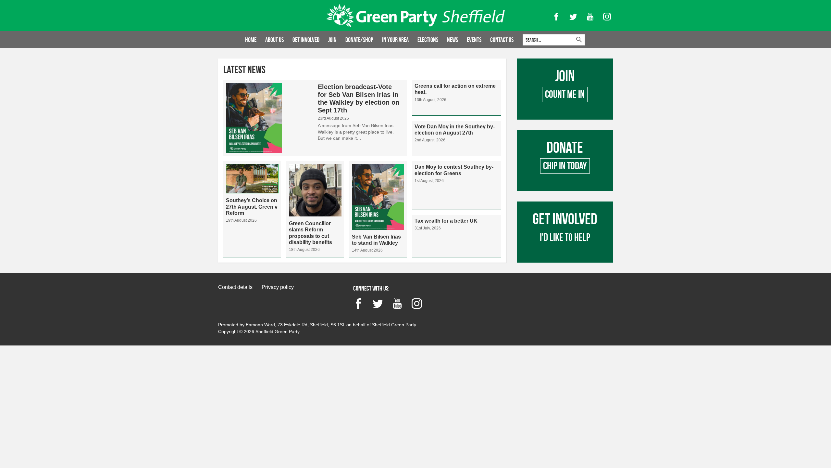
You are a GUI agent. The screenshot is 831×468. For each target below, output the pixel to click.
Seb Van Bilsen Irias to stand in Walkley (378, 209)
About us (274, 39)
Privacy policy (278, 287)
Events (474, 39)
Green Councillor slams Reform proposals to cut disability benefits (315, 209)
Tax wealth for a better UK (456, 236)
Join (332, 39)
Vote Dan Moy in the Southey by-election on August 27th (456, 138)
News (452, 39)
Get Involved (565, 232)
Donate (565, 160)
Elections (427, 39)
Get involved (305, 39)
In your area (395, 39)
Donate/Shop (359, 39)
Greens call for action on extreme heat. (456, 97)
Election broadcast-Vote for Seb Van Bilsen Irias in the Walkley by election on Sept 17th (315, 118)
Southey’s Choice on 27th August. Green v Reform (252, 209)
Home (250, 39)
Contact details (235, 287)
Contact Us (502, 39)
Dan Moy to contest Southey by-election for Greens (456, 185)
